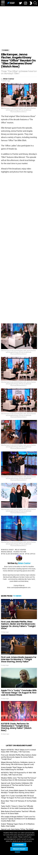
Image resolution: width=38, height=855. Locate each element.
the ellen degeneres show (13, 554)
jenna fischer (20, 552)
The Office (30, 554)
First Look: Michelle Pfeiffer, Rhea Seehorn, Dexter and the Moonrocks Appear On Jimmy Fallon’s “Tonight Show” (18, 625)
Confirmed (19, 845)
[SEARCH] (35, 3)
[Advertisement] (19, 26)
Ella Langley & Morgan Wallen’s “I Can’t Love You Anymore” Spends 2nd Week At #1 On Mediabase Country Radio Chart (18, 819)
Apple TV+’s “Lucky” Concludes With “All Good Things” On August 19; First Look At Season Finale (19, 692)
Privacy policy (19, 849)
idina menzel (8, 552)
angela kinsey (8, 550)
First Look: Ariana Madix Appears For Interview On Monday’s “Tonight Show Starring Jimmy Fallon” (18, 659)
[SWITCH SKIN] (31, 3)
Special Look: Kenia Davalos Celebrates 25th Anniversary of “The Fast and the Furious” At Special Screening (17, 785)
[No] (17, 852)
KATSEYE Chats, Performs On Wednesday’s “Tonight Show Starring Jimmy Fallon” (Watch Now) (16, 727)
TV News (17, 596)
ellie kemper (21, 550)
